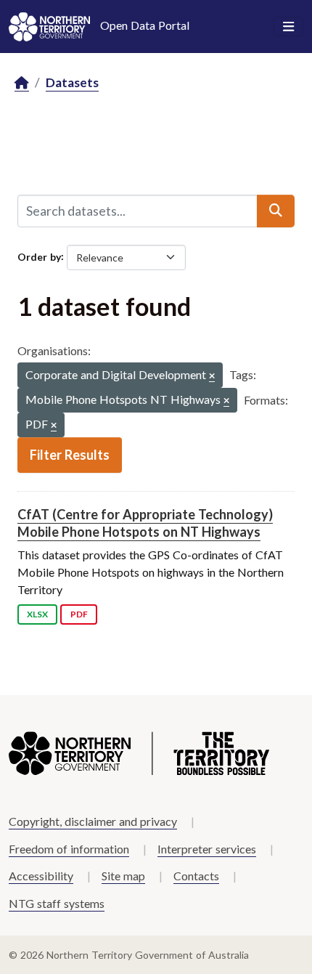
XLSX (37, 614)
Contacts (196, 875)
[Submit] (276, 211)
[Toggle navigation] (288, 27)
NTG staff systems (56, 903)
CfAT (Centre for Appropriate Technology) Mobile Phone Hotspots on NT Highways (145, 522)
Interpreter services (206, 849)
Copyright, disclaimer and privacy (93, 821)
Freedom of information (69, 849)
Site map (123, 875)
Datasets (72, 82)
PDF (79, 614)
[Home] (22, 83)
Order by (39, 256)
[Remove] (212, 376)
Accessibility (41, 875)
